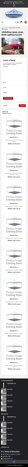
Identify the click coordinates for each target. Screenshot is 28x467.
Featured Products (8, 140)
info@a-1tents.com (19, 3)
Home (2, 27)
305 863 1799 (8, 3)
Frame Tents (15, 140)
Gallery (6, 27)
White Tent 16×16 (14, 272)
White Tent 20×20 (14, 177)
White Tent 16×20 (14, 240)
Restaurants (11, 174)
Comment (5, 66)
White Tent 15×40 (14, 304)
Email (4, 87)
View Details (13, 137)
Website (5, 92)
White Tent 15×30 (14, 336)
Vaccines (14, 141)
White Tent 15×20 (14, 369)
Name (4, 82)
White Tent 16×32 (14, 209)
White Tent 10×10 (14, 144)
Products (20, 140)
